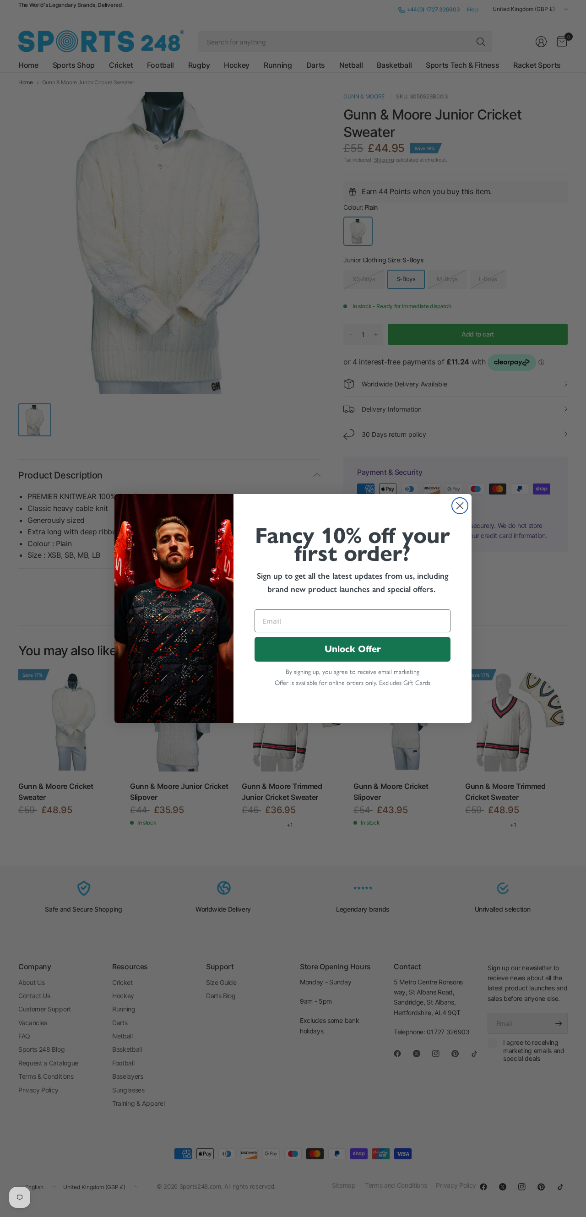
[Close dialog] (460, 506)
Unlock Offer (353, 649)
